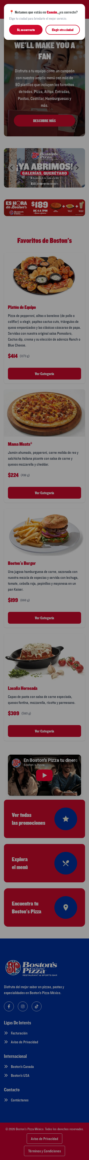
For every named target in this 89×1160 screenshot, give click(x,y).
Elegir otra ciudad (62, 30)
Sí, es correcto (26, 30)
